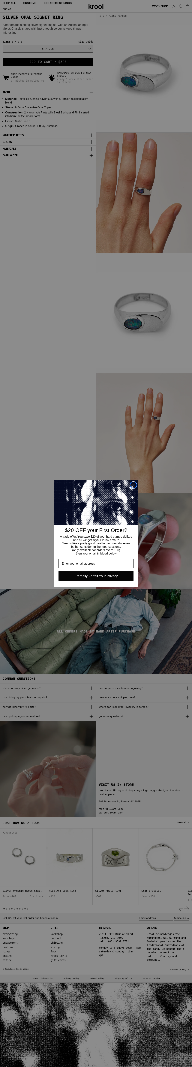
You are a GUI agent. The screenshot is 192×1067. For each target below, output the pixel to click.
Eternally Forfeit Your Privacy (96, 576)
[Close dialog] (133, 485)
